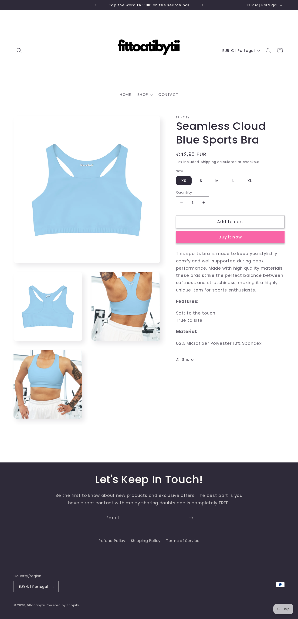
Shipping (208, 162)
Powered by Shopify (62, 605)
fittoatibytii (36, 605)
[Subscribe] (191, 518)
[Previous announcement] (96, 5)
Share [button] (187, 359)
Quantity (184, 192)
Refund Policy (111, 540)
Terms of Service (183, 540)
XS (183, 180)
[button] (19, 51)
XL (249, 180)
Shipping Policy (146, 540)
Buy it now (230, 237)
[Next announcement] (202, 5)
